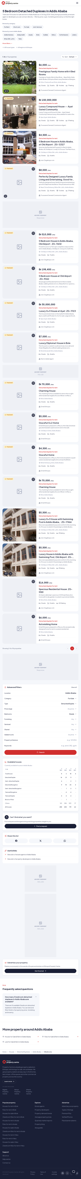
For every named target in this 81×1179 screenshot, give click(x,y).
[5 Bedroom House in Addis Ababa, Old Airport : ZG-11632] (40, 246)
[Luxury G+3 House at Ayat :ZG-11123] (40, 315)
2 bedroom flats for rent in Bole (13, 1117)
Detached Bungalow (11, 785)
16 (61, 777)
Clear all (74, 687)
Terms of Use (43, 1173)
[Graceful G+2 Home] (40, 427)
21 (66, 777)
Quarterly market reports (43, 1120)
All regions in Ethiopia (25, 47)
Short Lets (16, 27)
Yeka (20, 39)
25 (70, 785)
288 (60, 807)
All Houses (8, 807)
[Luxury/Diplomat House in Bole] (40, 347)
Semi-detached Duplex (12, 781)
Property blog (40, 1124)
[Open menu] (77, 3)
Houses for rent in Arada (11, 1120)
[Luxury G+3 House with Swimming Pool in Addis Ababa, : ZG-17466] (40, 525)
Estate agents (39, 1106)
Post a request (41, 826)
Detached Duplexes (23, 1052)
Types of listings (67, 1110)
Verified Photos (67, 1117)
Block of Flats (9, 799)
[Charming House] (40, 395)
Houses (11, 1052)
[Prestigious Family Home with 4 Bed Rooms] (40, 77)
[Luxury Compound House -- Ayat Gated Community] (40, 112)
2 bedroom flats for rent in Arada (14, 1131)
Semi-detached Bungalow (13, 788)
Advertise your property (70, 1106)
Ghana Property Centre (29, 1092)
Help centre (6, 1159)
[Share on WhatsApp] (64, 840)
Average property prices (43, 1117)
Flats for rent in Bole (9, 1110)
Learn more (8, 1081)
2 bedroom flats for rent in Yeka (13, 1146)
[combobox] (45, 693)
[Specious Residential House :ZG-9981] (40, 595)
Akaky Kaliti (21, 35)
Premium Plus (66, 1113)
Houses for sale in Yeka (10, 1142)
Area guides (39, 1128)
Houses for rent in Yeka (10, 1135)
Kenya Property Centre (17, 1092)
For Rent (7, 27)
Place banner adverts (69, 1120)
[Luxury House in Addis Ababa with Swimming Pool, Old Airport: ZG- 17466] (40, 560)
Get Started (39, 971)
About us (6, 1156)
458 (65, 807)
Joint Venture (37, 27)
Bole (37, 35)
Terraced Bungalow (11, 792)
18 (70, 774)
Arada (31, 35)
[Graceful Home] (40, 459)
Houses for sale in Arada (11, 1128)
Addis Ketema (8, 35)
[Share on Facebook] (16, 840)
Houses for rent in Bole (10, 1106)
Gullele (45, 35)
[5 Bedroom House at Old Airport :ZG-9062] (40, 281)
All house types (9, 47)
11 (70, 777)
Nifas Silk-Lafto (9, 39)
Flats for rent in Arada (10, 1124)
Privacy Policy (32, 1173)
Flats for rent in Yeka (9, 1138)
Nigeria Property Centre (5, 1092)
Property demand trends (43, 1113)
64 (75, 807)
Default (69, 57)
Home (4, 1052)
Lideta (74, 35)
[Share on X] (40, 840)
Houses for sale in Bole (10, 1113)
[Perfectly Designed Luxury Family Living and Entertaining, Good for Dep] (40, 182)
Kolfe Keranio (63, 35)
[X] (67, 1173)
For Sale (26, 27)
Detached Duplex (10, 777)
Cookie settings (54, 1173)
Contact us (6, 1163)
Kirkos (54, 35)
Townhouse (8, 774)
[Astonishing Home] (40, 629)
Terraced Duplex (10, 796)
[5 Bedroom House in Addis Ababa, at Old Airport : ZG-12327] (40, 147)
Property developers (42, 1110)
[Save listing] (33, 64)
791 (70, 807)
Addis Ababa (37, 1052)
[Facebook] (63, 1173)
